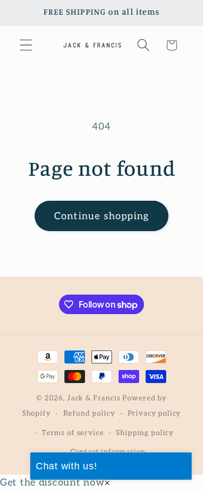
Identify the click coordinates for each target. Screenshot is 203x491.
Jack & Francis (94, 398)
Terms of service (72, 433)
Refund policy (89, 413)
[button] (26, 45)
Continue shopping (101, 216)
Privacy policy (154, 413)
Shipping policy (145, 433)
